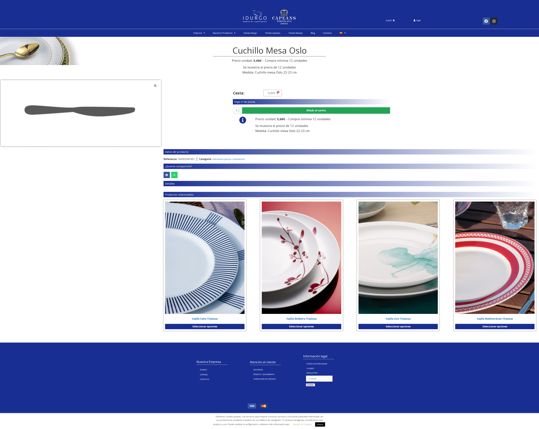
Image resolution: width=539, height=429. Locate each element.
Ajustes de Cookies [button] (302, 424)
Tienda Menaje (295, 32)
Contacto (327, 32)
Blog (313, 32)
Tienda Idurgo (250, 32)
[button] (167, 175)
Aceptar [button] (320, 424)
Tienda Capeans (272, 32)
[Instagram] (493, 21)
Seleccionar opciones (204, 326)
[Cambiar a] (343, 33)
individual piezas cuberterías (228, 159)
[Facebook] (486, 21)
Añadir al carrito (316, 110)
